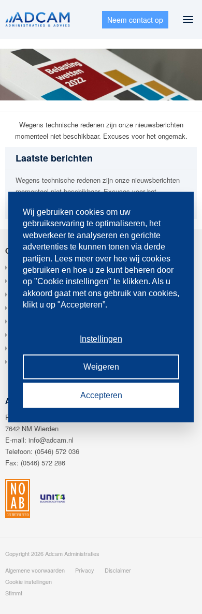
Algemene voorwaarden (35, 570)
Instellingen (101, 338)
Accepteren (101, 394)
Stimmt (13, 593)
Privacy (84, 570)
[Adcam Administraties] (37, 19)
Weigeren (101, 366)
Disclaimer (118, 570)
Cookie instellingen (28, 581)
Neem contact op (135, 19)
